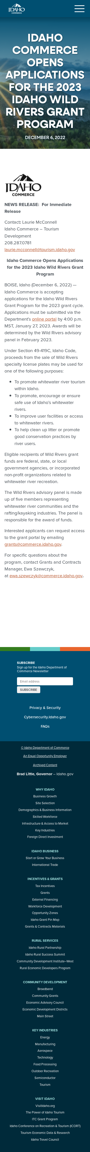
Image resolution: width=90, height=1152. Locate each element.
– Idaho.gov (45, 773)
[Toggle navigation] (80, 9)
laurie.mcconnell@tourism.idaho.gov (39, 249)
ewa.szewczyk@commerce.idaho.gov (46, 575)
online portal (44, 319)
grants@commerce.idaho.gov (32, 544)
